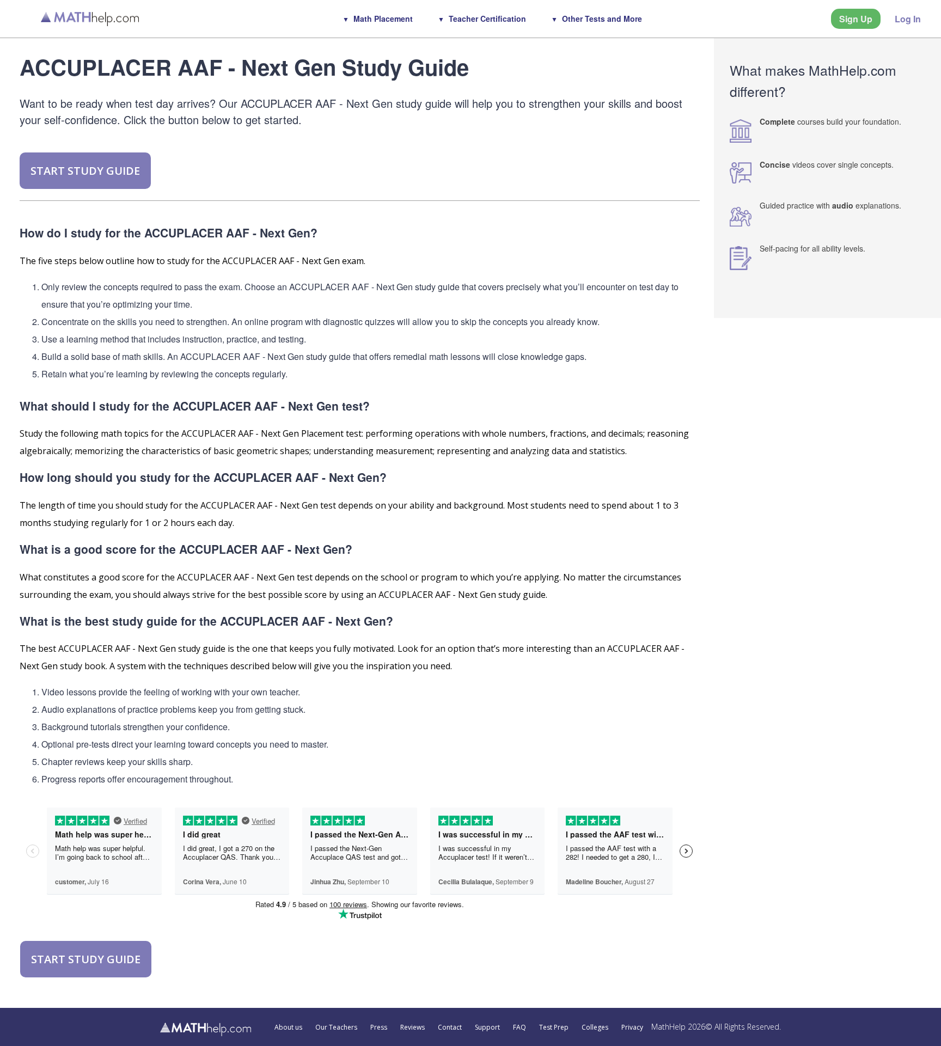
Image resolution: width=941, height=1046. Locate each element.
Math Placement (383, 18)
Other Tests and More (602, 18)
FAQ (519, 1027)
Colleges (595, 1027)
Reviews (412, 1027)
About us (288, 1027)
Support (487, 1027)
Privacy (632, 1027)
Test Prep (554, 1027)
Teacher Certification (487, 18)
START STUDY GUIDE (85, 170)
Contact (450, 1027)
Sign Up (855, 19)
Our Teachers (336, 1027)
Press (378, 1027)
